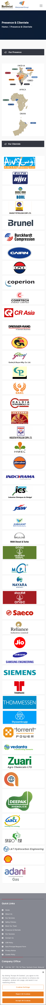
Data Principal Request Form (15, 946)
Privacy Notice (10, 950)
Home (5, 27)
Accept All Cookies (23, 1000)
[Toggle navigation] (41, 6)
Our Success (10, 934)
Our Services (10, 918)
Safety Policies (10, 922)
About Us (8, 914)
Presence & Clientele (13, 930)
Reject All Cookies (23, 994)
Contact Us (9, 938)
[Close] (43, 972)
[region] (23, 987)
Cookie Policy (10, 954)
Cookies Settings (23, 987)
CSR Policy (9, 942)
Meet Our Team (11, 926)
